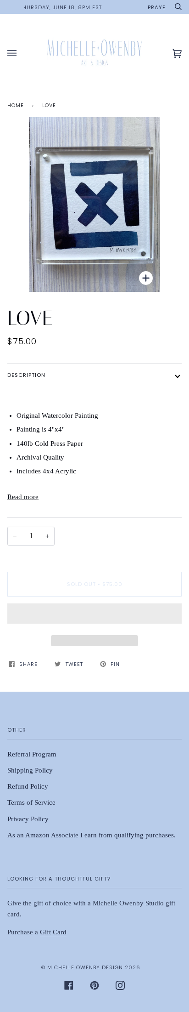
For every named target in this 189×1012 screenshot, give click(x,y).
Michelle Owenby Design (85, 967)
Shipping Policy (30, 770)
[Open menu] (21, 53)
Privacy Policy (28, 819)
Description (26, 375)
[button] (94, 615)
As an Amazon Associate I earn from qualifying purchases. (91, 835)
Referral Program (31, 754)
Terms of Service (31, 802)
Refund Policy (27, 786)
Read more (23, 496)
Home (15, 105)
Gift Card (53, 932)
